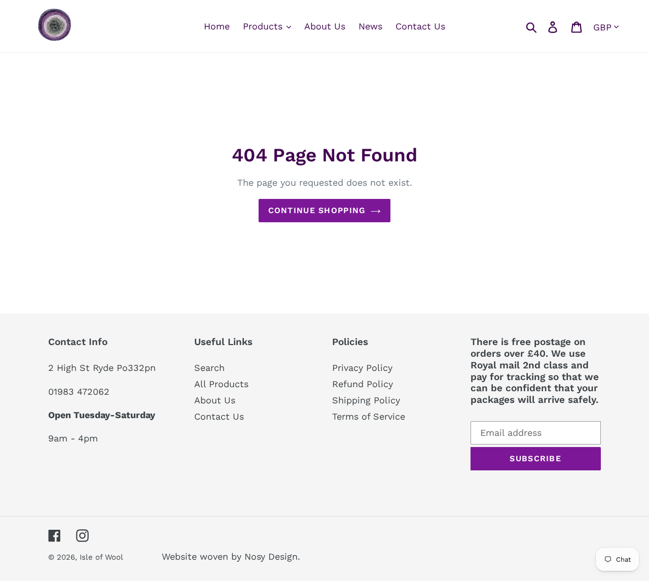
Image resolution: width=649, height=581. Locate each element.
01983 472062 (79, 391)
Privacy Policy (362, 367)
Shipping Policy (366, 400)
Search (209, 367)
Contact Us (219, 416)
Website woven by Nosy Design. (231, 556)
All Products (221, 384)
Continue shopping (317, 210)
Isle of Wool (102, 557)
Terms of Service (368, 416)
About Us (214, 400)
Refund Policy (362, 384)
